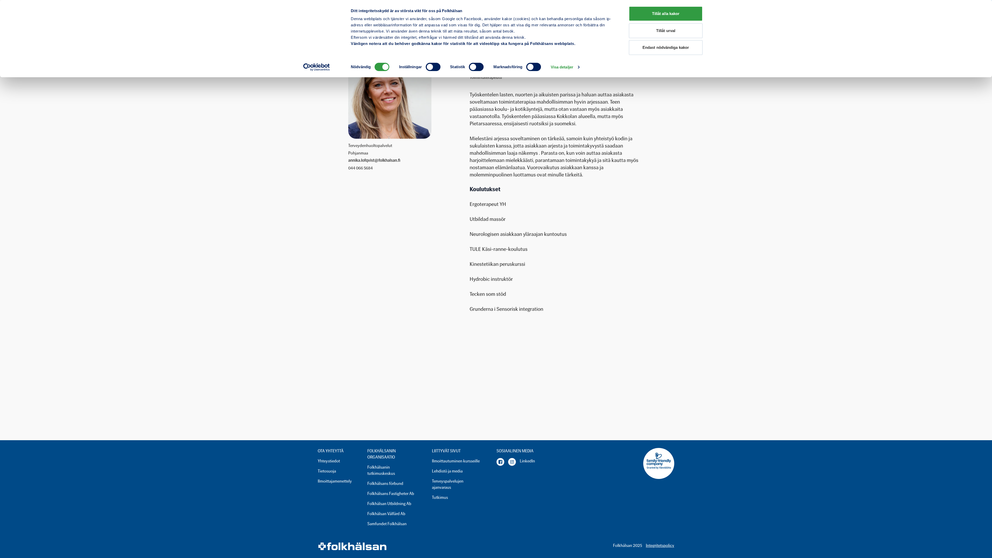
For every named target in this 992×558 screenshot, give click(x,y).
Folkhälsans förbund (385, 483)
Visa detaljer (562, 67)
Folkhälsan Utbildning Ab (389, 503)
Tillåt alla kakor (666, 13)
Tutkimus (440, 497)
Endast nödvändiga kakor (665, 47)
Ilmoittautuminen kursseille (456, 461)
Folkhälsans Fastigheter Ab (390, 493)
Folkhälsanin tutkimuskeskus (381, 470)
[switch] (433, 67)
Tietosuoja (327, 471)
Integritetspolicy (660, 545)
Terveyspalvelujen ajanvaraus (447, 484)
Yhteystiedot (329, 461)
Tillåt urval (665, 30)
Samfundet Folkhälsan (387, 523)
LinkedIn (527, 461)
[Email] (374, 161)
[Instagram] (512, 462)
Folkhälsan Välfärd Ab (386, 513)
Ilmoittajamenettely (335, 481)
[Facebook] (500, 462)
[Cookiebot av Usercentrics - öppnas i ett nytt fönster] (316, 67)
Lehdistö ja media (447, 471)
